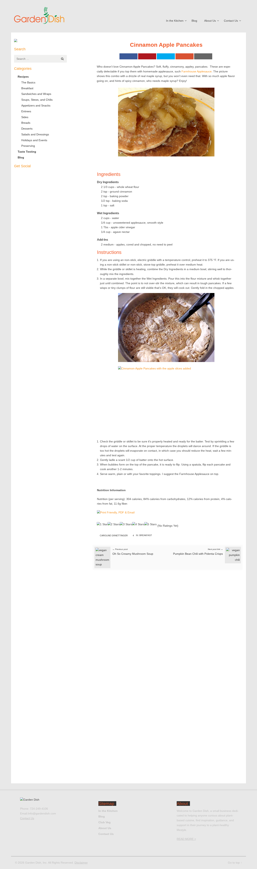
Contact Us (231, 20)
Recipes (23, 76)
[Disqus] (167, 627)
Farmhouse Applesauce (197, 71)
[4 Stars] (138, 524)
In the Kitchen (175, 20)
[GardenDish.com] (50, 16)
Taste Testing (27, 151)
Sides (24, 117)
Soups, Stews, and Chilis (37, 99)
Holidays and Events (34, 140)
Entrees (26, 111)
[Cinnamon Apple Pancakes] (166, 122)
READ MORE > (186, 839)
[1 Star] (102, 524)
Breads (25, 122)
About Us (210, 20)
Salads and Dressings (35, 134)
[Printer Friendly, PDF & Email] (116, 513)
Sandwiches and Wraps (36, 93)
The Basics (28, 82)
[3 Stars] (126, 524)
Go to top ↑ (235, 862)
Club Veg (104, 822)
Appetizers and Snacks (35, 105)
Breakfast (145, 535)
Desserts (27, 128)
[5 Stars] (150, 524)
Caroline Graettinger (114, 535)
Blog (194, 20)
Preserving (28, 145)
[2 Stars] (114, 524)
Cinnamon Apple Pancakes (166, 45)
